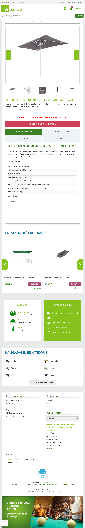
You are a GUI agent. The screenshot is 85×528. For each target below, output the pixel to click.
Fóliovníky (24, 484)
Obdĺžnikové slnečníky (38, 22)
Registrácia (71, 2)
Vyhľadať (79, 16)
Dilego (7, 22)
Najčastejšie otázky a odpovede (18, 401)
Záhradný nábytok (53, 484)
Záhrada (15, 22)
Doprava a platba (12, 410)
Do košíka (34, 284)
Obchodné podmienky (14, 413)
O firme (49, 401)
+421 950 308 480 (12, 459)
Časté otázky (5, 2)
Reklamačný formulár (14, 407)
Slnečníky (24, 22)
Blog (13, 2)
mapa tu (49, 448)
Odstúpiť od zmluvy (13, 404)
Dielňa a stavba (14, 484)
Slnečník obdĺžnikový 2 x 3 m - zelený (19, 277)
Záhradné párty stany (69, 484)
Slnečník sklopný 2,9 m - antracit (57, 277)
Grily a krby (33, 484)
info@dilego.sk (12, 462)
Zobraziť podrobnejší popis (15, 109)
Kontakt (20, 2)
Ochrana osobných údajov (16, 416)
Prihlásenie (62, 2)
